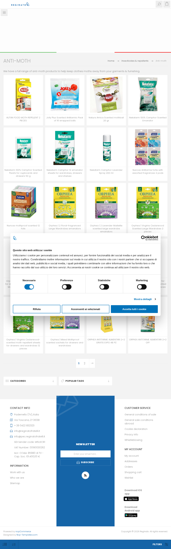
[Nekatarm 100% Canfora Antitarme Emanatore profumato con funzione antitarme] (148, 95)
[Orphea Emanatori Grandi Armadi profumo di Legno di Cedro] (148, 203)
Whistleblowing (133, 440)
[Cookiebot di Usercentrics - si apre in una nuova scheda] (143, 237)
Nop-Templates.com (27, 534)
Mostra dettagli (143, 299)
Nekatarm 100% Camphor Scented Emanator (147, 119)
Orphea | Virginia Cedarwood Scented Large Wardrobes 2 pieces (147, 228)
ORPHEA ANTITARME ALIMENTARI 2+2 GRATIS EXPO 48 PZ (106, 341)
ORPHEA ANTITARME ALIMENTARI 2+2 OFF (147, 341)
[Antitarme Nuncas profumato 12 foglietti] (23, 203)
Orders (129, 466)
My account (132, 455)
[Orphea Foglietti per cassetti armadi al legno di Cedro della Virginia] (23, 317)
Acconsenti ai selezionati (85, 309)
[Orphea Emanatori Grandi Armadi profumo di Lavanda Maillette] (106, 203)
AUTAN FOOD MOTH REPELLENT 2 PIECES (23, 119)
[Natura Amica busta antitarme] (106, 95)
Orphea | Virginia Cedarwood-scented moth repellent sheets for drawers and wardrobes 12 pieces (23, 344)
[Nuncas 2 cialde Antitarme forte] (148, 147)
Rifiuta (37, 309)
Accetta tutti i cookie (134, 309)
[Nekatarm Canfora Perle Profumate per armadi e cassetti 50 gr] (23, 147)
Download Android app (132, 508)
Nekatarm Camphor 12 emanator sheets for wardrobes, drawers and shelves (65, 173)
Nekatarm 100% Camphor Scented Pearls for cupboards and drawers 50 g (23, 173)
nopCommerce (23, 531)
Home (111, 60)
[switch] (66, 286)
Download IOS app (133, 492)
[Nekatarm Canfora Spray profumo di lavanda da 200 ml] (106, 147)
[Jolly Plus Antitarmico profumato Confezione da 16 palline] (65, 95)
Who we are (17, 477)
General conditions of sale (140, 414)
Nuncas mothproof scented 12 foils (23, 227)
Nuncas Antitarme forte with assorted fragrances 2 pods (147, 172)
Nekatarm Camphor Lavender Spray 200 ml (106, 172)
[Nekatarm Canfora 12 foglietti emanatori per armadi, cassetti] (65, 147)
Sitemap (15, 483)
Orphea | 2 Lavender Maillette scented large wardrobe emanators (106, 228)
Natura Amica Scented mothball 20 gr (106, 119)
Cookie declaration (136, 429)
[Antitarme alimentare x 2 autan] (23, 95)
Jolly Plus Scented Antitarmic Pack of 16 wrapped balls (64, 119)
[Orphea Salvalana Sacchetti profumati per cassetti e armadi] (65, 317)
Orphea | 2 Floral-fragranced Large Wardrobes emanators (65, 227)
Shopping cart (133, 472)
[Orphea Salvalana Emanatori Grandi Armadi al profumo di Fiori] (65, 203)
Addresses (131, 461)
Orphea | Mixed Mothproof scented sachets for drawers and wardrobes (64, 342)
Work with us (17, 472)
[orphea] (106, 317)
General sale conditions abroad (139, 421)
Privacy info (131, 434)
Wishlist (129, 477)
